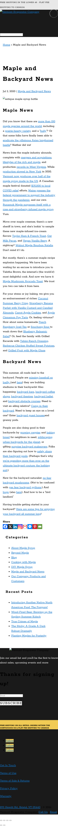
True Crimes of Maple (24, 621)
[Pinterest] (34, 526)
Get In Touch (8, 765)
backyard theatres (22, 396)
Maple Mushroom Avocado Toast (23, 281)
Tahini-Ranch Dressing (34, 341)
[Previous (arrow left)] (1, 825)
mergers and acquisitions (36, 157)
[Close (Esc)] (1, 820)
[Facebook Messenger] (29, 526)
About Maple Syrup (23, 548)
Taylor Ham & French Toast (29, 236)
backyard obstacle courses (24, 401)
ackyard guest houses (31, 415)
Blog (14, 557)
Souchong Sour (40, 327)
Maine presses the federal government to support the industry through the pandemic (29, 195)
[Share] (4, 820)
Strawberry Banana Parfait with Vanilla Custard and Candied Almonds (28, 308)
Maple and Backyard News (34, 91)
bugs (6, 492)
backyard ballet (43, 396)
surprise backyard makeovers (29, 446)
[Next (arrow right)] (4, 825)
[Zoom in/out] (10, 820)
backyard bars (25, 392)
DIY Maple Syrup (22, 567)
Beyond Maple (20, 552)
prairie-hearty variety (18, 131)
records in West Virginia (31, 167)
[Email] (39, 526)
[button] (54, 13)
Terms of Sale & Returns (15, 780)
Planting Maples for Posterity (28, 635)
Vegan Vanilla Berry (35, 240)
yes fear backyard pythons (25, 487)
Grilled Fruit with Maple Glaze (26, 350)
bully (43, 131)
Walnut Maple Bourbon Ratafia (34, 245)
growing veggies (30, 432)
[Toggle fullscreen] (7, 820)
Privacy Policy (9, 788)
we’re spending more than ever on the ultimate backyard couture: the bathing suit (26, 465)
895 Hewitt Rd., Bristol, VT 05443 (20, 807)
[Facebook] (5, 526)
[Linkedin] (15, 526)
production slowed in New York (22, 171)
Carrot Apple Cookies (28, 312)
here (19, 382)
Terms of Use (8, 773)
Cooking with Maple (23, 562)
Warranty (5, 796)
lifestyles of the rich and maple (21, 162)
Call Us (43, 812)
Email (53, 812)
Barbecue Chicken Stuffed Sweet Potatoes (28, 345)
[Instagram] (20, 526)
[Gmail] (25, 526)
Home (6, 45)
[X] (10, 526)
